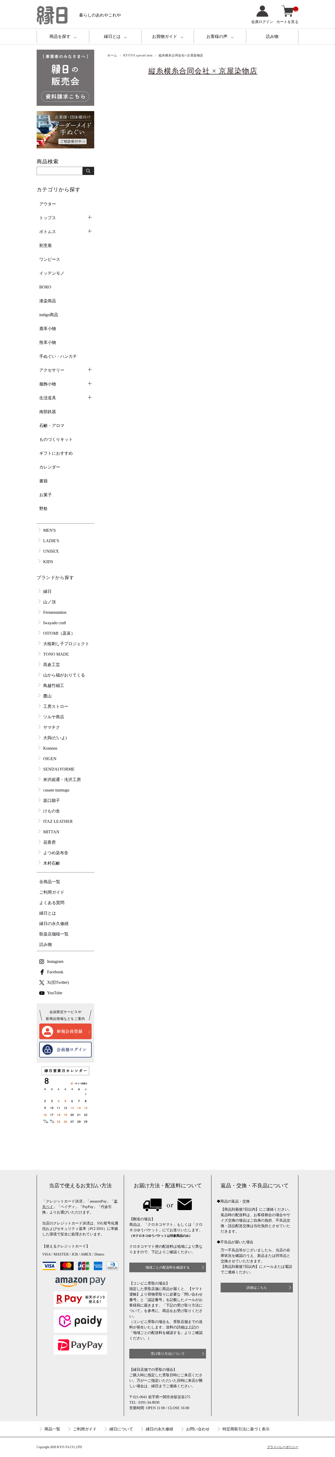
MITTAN (51, 832)
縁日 (47, 591)
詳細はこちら (257, 1288)
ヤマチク (51, 727)
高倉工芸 (51, 664)
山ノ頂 (49, 602)
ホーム (112, 55)
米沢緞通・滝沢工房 (62, 779)
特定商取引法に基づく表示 (246, 1429)
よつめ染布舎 (55, 853)
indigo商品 (48, 315)
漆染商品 (47, 301)
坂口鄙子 (51, 800)
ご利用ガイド (51, 892)
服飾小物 (47, 384)
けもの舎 (51, 811)
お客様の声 (216, 36)
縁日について (121, 1429)
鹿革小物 (47, 328)
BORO (45, 287)
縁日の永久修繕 (54, 923)
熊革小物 (47, 342)
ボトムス (47, 231)
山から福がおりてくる (64, 675)
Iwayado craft (54, 623)
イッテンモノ (51, 273)
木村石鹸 (51, 863)
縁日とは (112, 36)
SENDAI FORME (59, 769)
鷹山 (47, 696)
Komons (50, 748)
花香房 (49, 842)
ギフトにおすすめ (56, 453)
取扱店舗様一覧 (54, 934)
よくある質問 (51, 902)
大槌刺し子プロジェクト (66, 643)
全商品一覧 (49, 882)
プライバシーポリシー (282, 1447)
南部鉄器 (47, 411)
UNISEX (51, 551)
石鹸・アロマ (51, 425)
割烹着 (45, 245)
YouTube (54, 993)
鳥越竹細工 (53, 685)
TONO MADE (56, 654)
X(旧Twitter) (58, 982)
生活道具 (47, 398)
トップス (47, 218)
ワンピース (49, 259)
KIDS (48, 561)
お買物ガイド (164, 36)
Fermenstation (54, 612)
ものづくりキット (56, 439)
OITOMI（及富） (59, 633)
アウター (47, 204)
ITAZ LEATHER (58, 821)
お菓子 (45, 495)
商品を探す (59, 36)
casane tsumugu (56, 790)
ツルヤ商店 (53, 717)
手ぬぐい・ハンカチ (58, 356)
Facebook (55, 972)
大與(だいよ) (55, 738)
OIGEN (50, 758)
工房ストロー (55, 706)
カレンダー (49, 467)
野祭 (43, 508)
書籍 (43, 481)
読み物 (272, 36)
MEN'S (49, 530)
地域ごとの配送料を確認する (168, 1267)
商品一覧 (52, 1429)
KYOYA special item (138, 55)
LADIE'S (51, 541)
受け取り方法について (168, 1354)
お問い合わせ (198, 1429)
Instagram (55, 961)
